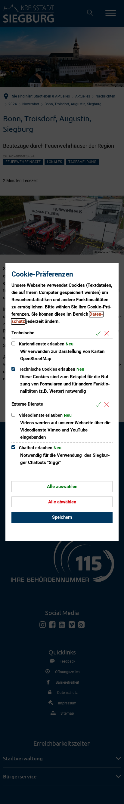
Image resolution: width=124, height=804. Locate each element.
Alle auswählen (62, 486)
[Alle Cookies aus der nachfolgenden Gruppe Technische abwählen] (108, 333)
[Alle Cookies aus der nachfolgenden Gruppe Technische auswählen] (99, 333)
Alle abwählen (62, 502)
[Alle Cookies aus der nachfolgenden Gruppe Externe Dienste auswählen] (99, 404)
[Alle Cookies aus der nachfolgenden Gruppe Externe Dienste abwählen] (108, 404)
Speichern (62, 517)
